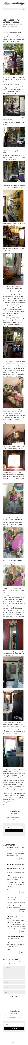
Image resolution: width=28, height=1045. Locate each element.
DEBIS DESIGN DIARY (17, 1039)
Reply (22, 858)
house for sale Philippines (15, 936)
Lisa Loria (10, 864)
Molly (8, 916)
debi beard (10, 898)
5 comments (13, 26)
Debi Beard (7, 24)
